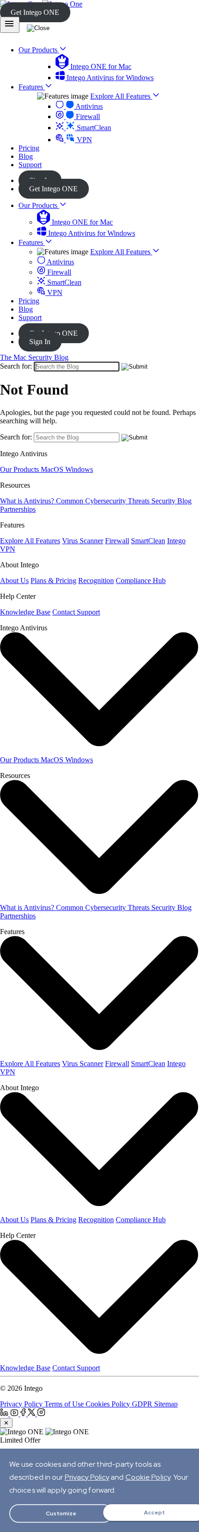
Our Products (39, 205)
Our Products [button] (39, 50)
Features (32, 242)
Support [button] (30, 165)
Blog (26, 309)
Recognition (96, 580)
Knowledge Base (25, 612)
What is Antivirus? (28, 501)
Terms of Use (65, 1404)
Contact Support (76, 612)
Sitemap (166, 1404)
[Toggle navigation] (9, 25)
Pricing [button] (29, 148)
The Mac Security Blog (34, 357)
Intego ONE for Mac (99, 66)
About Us (14, 580)
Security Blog (171, 501)
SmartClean (93, 128)
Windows (79, 469)
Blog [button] (26, 156)
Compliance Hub (141, 580)
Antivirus (88, 106)
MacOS (53, 469)
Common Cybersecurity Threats (103, 501)
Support (30, 317)
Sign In (39, 341)
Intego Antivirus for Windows (109, 78)
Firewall (87, 116)
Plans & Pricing (53, 580)
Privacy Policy (22, 1404)
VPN (83, 140)
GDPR (143, 1404)
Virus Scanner (82, 541)
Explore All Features (121, 96)
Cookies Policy (109, 1404)
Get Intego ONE (35, 12)
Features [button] (32, 87)
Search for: (16, 366)
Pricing (29, 301)
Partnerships (18, 509)
